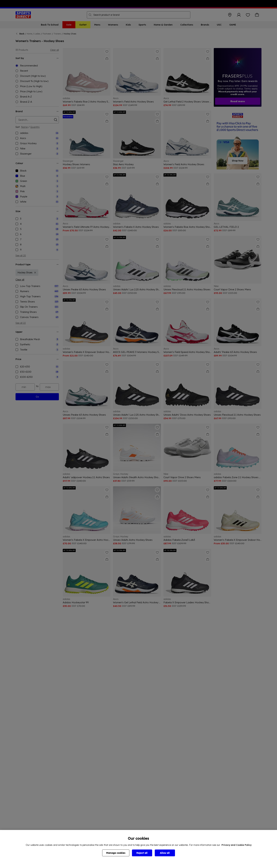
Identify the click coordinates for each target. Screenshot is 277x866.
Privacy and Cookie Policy (236, 845)
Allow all (165, 852)
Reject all (141, 852)
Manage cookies (115, 852)
